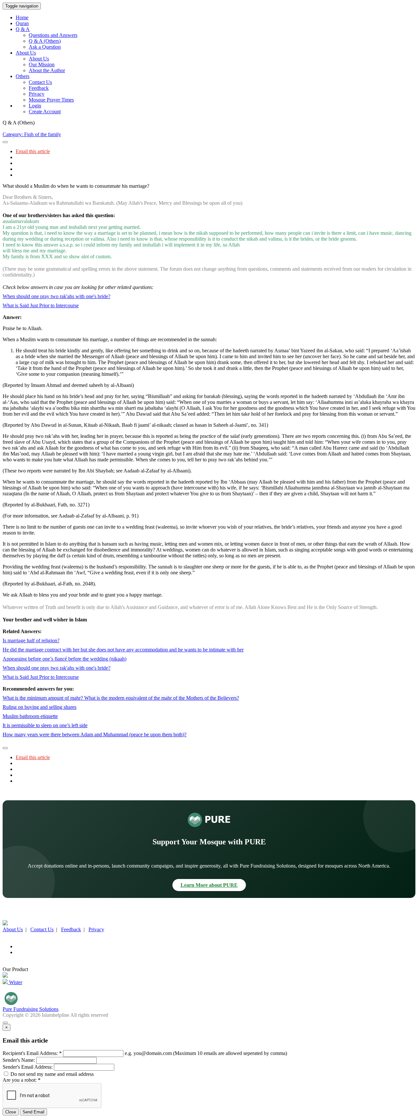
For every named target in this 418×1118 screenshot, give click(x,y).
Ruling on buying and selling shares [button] (39, 707)
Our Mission (42, 64)
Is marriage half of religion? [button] (31, 640)
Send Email (33, 1112)
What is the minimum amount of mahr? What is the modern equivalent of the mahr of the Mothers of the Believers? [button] (121, 698)
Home (22, 17)
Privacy (36, 94)
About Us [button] (26, 53)
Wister (15, 982)
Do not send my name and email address (51, 1074)
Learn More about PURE (209, 885)
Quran (22, 23)
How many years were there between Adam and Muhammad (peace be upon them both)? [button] (94, 734)
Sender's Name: (19, 1060)
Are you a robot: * (21, 1080)
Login (35, 105)
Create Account (45, 111)
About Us (39, 58)
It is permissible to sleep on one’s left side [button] (45, 725)
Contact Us (40, 82)
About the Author (47, 70)
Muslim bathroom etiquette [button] (30, 716)
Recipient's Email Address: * (32, 1053)
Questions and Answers (53, 35)
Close (10, 1112)
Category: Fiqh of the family (32, 134)
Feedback (39, 88)
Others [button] (22, 76)
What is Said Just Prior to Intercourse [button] (41, 305)
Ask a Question (45, 47)
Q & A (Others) (45, 41)
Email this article (33, 151)
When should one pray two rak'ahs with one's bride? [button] (56, 296)
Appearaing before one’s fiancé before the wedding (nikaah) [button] (64, 659)
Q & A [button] (23, 29)
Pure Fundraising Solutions (30, 1009)
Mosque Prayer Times (51, 100)
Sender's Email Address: (28, 1067)
